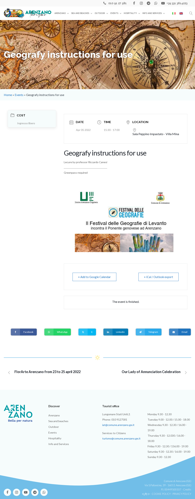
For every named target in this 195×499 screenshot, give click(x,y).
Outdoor (100, 13)
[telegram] (148, 3)
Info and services (152, 13)
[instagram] (141, 3)
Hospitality (130, 13)
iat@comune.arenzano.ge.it (118, 424)
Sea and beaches (80, 13)
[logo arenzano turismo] (27, 13)
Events (114, 13)
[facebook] (134, 3)
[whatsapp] (155, 3)
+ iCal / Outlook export (158, 277)
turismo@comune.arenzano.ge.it (121, 438)
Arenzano (60, 13)
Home (8, 95)
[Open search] (191, 13)
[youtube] (163, 3)
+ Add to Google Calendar (94, 277)
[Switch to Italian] (173, 13)
